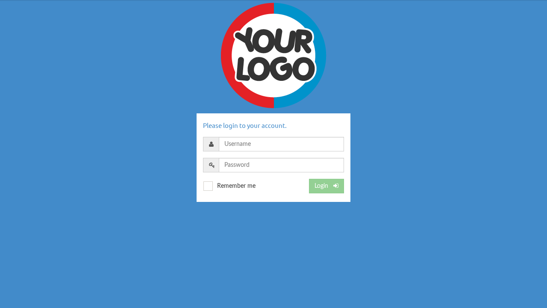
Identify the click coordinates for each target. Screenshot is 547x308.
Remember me (236, 186)
